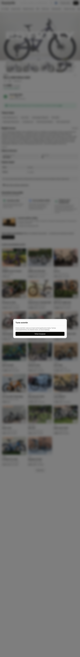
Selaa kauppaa (40, 334)
